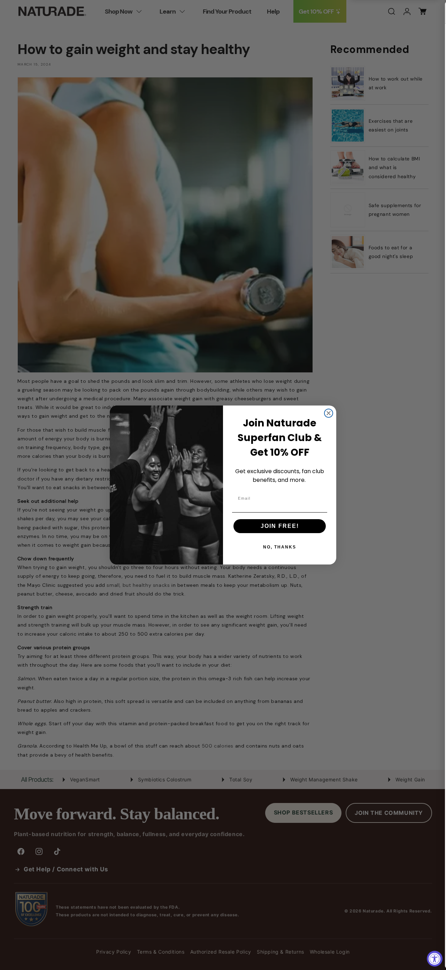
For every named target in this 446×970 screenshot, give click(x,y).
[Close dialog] (328, 413)
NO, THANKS (279, 547)
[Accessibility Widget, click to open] (435, 959)
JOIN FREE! (280, 526)
